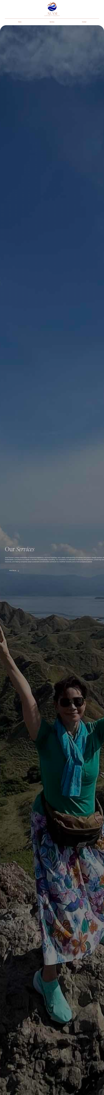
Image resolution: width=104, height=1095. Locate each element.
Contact (84, 22)
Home (19, 22)
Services (52, 22)
